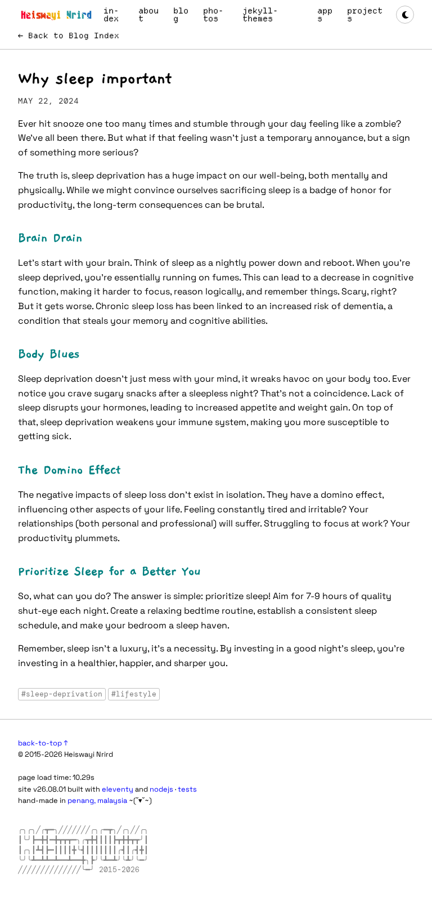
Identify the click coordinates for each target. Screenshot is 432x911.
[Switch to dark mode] (405, 15)
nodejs (161, 789)
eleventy (117, 789)
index (111, 15)
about (148, 15)
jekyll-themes (260, 15)
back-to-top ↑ (43, 743)
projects (364, 15)
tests (187, 789)
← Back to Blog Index (68, 35)
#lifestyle (133, 694)
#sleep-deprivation (61, 694)
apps (324, 15)
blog (180, 15)
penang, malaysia (97, 800)
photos (213, 15)
